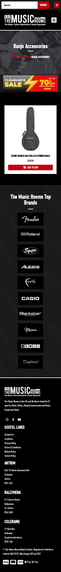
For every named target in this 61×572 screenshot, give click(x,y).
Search (43, 5)
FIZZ (38, 553)
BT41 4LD (8, 483)
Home (14, 57)
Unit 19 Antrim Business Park (16, 470)
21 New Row (9, 529)
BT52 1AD (8, 541)
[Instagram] (7, 419)
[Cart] (57, 5)
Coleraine (12, 521)
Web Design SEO (26, 553)
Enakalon (8, 474)
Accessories (24, 57)
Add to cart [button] (32, 167)
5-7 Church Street (12, 499)
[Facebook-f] (13, 419)
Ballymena (12, 492)
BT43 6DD (8, 512)
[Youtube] (19, 419)
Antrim (9, 463)
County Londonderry (13, 537)
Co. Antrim (8, 508)
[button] (54, 20)
